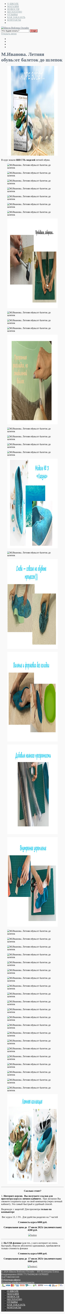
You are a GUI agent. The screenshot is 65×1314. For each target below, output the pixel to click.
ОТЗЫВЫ (12, 14)
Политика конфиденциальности (17, 1282)
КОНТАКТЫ (14, 20)
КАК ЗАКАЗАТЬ (16, 17)
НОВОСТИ (13, 9)
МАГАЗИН (13, 6)
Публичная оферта (10, 1279)
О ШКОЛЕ (13, 3)
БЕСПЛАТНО (14, 12)
